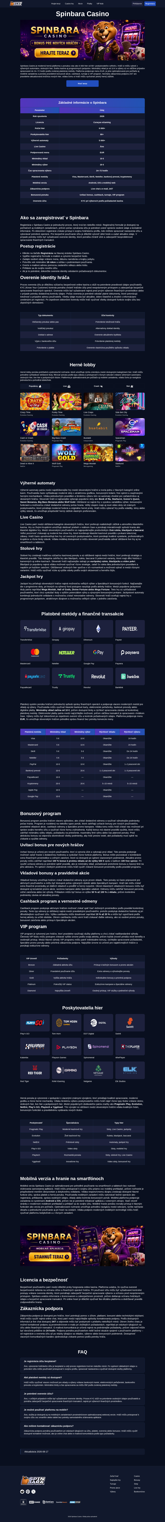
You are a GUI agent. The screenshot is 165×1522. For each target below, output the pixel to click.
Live (65, 386)
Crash (96, 386)
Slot (128, 386)
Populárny (33, 386)
